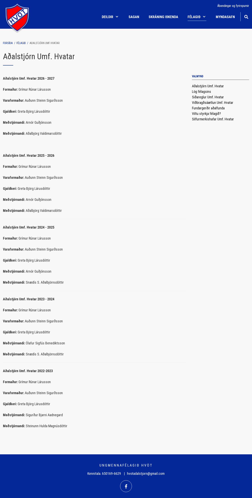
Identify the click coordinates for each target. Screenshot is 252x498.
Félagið (21, 43)
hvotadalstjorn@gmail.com (146, 473)
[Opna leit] (246, 16)
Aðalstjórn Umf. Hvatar (45, 43)
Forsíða (8, 43)
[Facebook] (126, 486)
